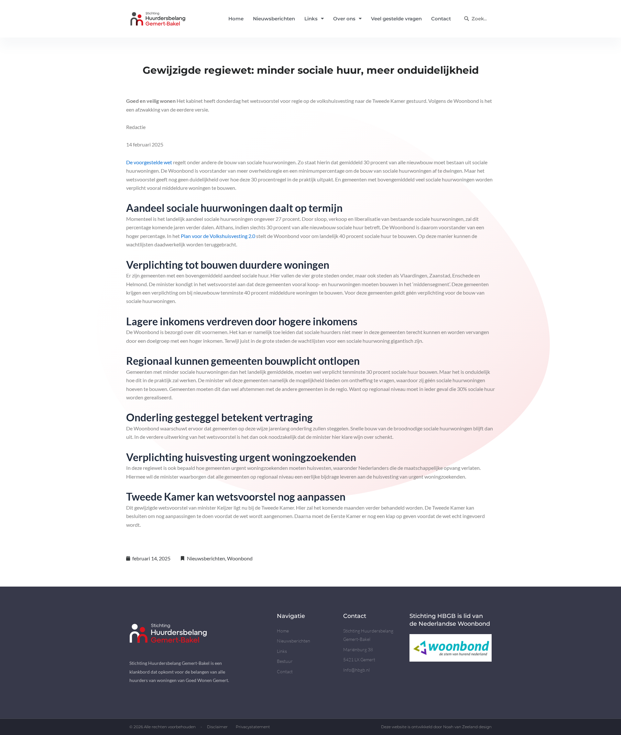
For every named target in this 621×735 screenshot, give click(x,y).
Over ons (344, 19)
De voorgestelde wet (149, 162)
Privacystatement (253, 726)
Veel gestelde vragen (396, 19)
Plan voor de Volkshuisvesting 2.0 (218, 236)
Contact (441, 19)
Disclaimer (217, 726)
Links (311, 19)
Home (236, 19)
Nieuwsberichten (274, 19)
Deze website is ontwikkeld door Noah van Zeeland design (436, 726)
